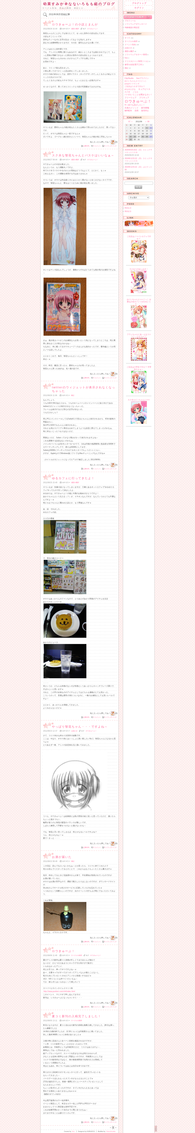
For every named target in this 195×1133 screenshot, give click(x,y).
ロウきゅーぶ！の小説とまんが (75, 24)
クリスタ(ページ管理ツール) (137, 61)
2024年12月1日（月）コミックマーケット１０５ (138, 161)
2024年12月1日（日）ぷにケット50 (138, 169)
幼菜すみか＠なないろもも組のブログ (79, 4)
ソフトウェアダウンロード (136, 24)
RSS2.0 (128, 211)
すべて (129, 38)
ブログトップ (139, 3)
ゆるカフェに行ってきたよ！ (73, 478)
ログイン (139, 8)
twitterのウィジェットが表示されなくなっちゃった (83, 389)
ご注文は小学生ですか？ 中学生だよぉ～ (139, 368)
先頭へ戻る (156, 1129)
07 (129, 122)
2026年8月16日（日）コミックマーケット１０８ (138, 152)
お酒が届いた (62, 856)
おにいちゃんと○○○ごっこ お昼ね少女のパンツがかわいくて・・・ (139, 301)
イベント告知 (132, 44)
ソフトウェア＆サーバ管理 (136, 54)
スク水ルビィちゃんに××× (139, 400)
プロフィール (130, 21)
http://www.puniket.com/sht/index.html (59, 991)
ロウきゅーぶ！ (92, 29)
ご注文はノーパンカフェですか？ (139, 237)
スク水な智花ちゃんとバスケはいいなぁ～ (83, 155)
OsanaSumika (110, 1131)
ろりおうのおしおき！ (138, 269)
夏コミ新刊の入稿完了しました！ (76, 1016)
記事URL (86, 146)
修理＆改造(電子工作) (134, 64)
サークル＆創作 (76, 955)
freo (127, 58)
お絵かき (74, 731)
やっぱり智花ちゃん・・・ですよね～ (80, 726)
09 (148, 122)
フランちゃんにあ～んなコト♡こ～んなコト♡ (139, 335)
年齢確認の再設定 (132, 27)
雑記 (72, 395)
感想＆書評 (75, 29)
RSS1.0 (128, 208)
